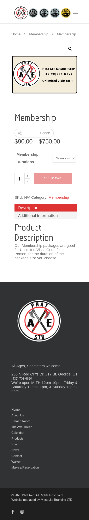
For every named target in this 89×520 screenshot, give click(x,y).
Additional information (38, 215)
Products (17, 438)
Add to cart (53, 178)
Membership (38, 34)
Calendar (17, 432)
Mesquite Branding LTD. (57, 499)
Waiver (16, 461)
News (15, 450)
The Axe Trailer (21, 427)
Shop (14, 444)
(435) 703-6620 (21, 378)
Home (15, 34)
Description (28, 207)
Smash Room (20, 421)
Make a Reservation (25, 467)
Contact (16, 456)
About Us (17, 415)
